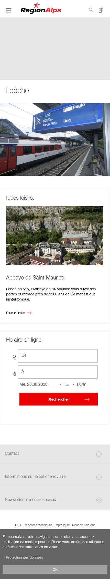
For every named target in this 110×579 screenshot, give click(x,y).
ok (55, 569)
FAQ (18, 525)
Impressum (62, 525)
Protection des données (24, 557)
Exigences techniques (38, 525)
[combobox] (58, 356)
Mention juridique (83, 525)
